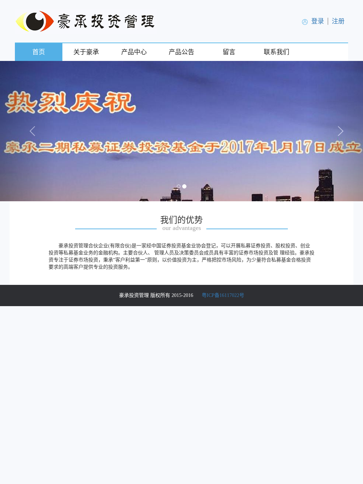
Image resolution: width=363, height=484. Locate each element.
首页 (38, 52)
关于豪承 (86, 52)
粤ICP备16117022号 (223, 295)
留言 (229, 52)
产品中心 (134, 52)
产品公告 (181, 52)
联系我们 (276, 52)
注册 (338, 21)
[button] (27, 131)
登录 (317, 21)
